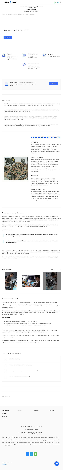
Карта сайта (4, 464)
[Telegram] (58, 2)
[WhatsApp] (55, 2)
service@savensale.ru (32, 429)
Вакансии (4, 416)
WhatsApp (35, 454)
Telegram (31, 454)
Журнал (19, 410)
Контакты (4, 413)
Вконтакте (27, 454)
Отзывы (4, 419)
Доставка (36, 410)
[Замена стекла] (11, 281)
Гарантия (51, 410)
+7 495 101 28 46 (31, 9)
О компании (5, 410)
